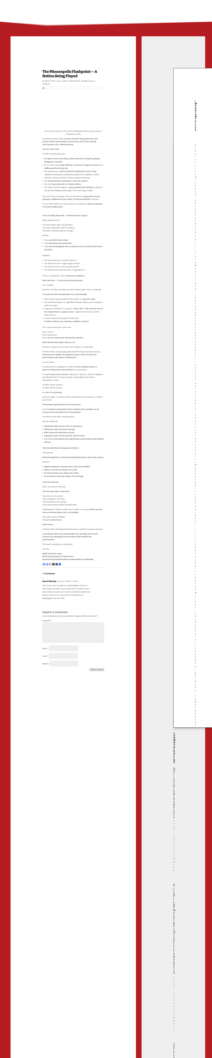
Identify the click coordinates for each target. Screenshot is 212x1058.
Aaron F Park (50, 81)
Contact (181, 3)
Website (45, 664)
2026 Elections (74, 81)
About (160, 3)
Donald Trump (87, 81)
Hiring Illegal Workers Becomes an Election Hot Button (174, 928)
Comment (47, 620)
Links (169, 3)
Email (45, 656)
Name (45, 648)
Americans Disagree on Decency (174, 793)
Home (151, 3)
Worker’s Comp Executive (196, 628)
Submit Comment (96, 670)
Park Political (195, 529)
